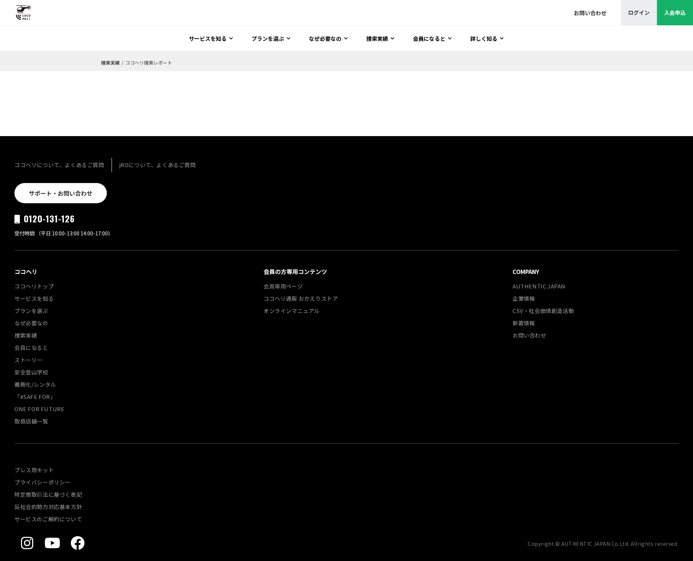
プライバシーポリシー (42, 482)
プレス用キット (34, 470)
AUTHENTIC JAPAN (539, 286)
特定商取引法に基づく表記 (48, 494)
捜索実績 (110, 62)
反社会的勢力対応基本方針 (48, 506)
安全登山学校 (31, 372)
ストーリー (28, 360)
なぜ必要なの (31, 323)
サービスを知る (34, 298)
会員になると (31, 347)
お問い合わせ (529, 335)
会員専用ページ (283, 286)
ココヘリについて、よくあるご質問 (59, 165)
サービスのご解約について (48, 519)
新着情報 (524, 323)
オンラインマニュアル (291, 310)
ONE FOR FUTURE (39, 409)
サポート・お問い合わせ (60, 193)
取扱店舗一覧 (31, 421)
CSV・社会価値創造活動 (543, 310)
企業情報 (524, 298)
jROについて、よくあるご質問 (157, 165)
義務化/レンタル (35, 384)
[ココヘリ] (18, 12)
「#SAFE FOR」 (35, 396)
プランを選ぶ (31, 310)
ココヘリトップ (34, 286)
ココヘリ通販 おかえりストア (300, 298)
